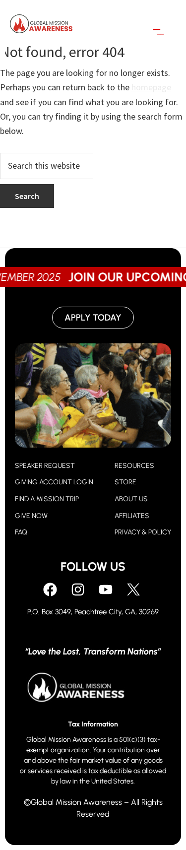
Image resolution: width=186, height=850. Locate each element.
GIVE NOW (31, 516)
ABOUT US (131, 499)
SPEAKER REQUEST (45, 465)
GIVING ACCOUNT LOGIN (54, 482)
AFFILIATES (132, 516)
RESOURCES (134, 465)
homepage (151, 87)
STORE (125, 482)
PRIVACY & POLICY (143, 532)
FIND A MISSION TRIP (47, 499)
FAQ (21, 532)
